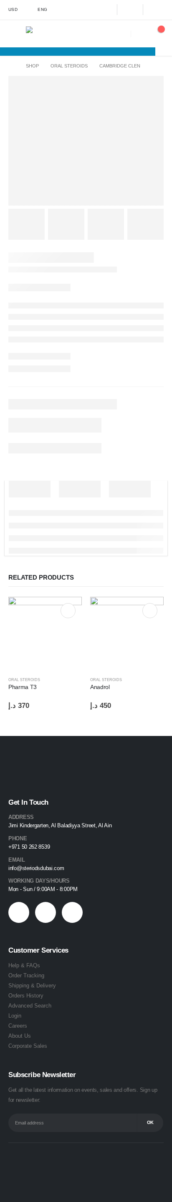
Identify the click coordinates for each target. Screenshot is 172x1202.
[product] (45, 634)
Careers (17, 1026)
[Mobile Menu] (17, 33)
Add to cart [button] (68, 610)
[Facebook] (104, 9)
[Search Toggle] (122, 33)
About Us (19, 1036)
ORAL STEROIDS (24, 680)
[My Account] (139, 33)
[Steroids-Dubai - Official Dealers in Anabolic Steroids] (44, 33)
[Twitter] (130, 9)
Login (14, 1016)
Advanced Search (29, 1006)
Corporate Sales (27, 1046)
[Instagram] (155, 9)
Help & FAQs (24, 965)
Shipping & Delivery (32, 985)
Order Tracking (26, 975)
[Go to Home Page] (11, 66)
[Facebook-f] (18, 912)
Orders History (25, 995)
